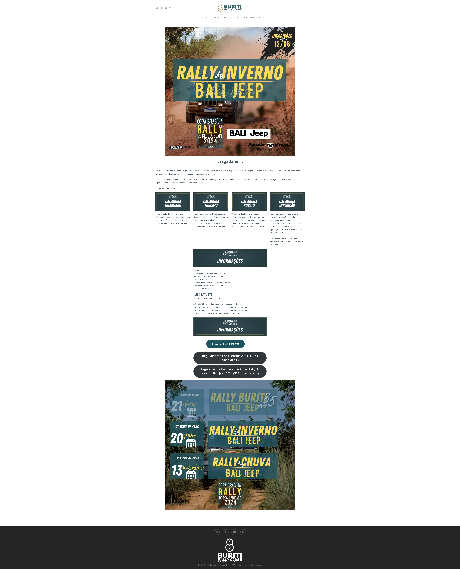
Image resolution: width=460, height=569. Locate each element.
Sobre (208, 17)
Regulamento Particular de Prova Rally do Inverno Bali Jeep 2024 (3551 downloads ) (230, 371)
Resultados (225, 17)
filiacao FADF (255, 17)
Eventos (216, 17)
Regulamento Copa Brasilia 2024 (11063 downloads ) (230, 358)
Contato (245, 17)
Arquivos (236, 17)
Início (201, 17)
